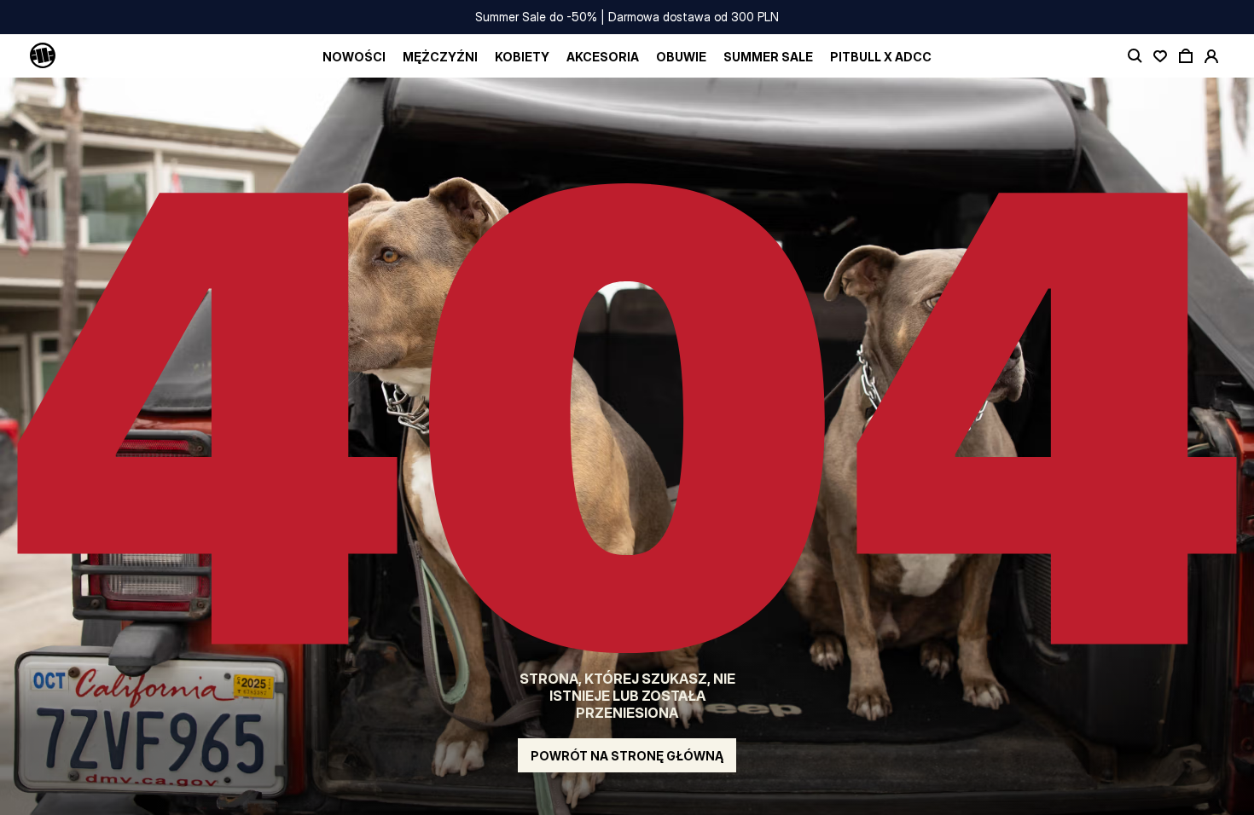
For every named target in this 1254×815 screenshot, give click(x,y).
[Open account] (1211, 56)
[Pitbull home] (42, 56)
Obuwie (681, 56)
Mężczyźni (440, 56)
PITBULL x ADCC (881, 56)
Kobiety (522, 56)
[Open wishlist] (1160, 56)
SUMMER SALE (768, 56)
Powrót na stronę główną (627, 756)
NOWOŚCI (354, 56)
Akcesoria (602, 56)
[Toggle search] (1134, 56)
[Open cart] (1186, 56)
